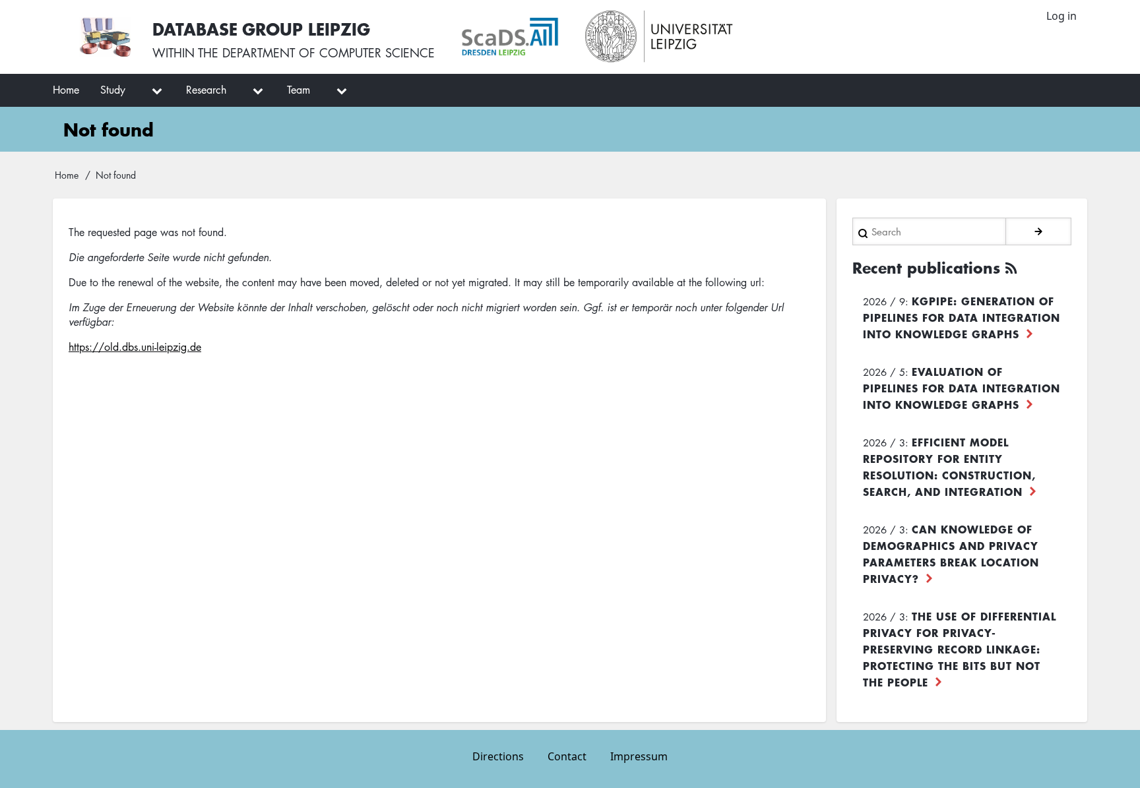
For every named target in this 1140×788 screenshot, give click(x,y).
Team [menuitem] (298, 89)
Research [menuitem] (206, 89)
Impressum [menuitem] (639, 756)
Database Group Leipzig (261, 28)
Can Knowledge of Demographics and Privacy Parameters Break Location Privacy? (951, 553)
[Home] (105, 37)
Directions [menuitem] (498, 756)
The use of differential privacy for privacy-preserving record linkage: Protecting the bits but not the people (959, 649)
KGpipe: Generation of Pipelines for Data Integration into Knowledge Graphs (961, 317)
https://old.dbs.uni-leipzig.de (135, 347)
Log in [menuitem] (1061, 16)
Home (67, 174)
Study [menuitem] (112, 89)
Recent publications (926, 267)
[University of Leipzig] (659, 37)
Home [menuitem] (66, 89)
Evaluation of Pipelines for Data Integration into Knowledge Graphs (961, 387)
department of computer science (328, 53)
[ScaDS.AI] (510, 37)
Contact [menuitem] (567, 756)
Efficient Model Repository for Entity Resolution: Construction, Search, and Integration (949, 466)
